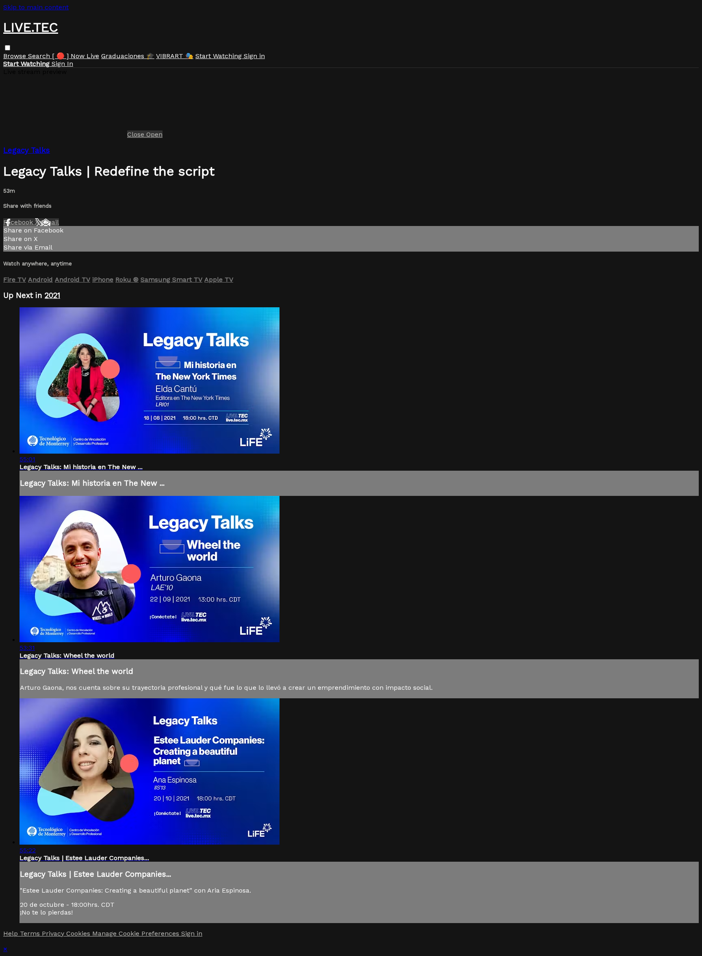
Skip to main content (36, 7)
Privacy (54, 933)
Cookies (79, 933)
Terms (31, 933)
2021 (52, 295)
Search (40, 56)
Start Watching (219, 56)
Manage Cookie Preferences (136, 933)
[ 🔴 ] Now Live (75, 56)
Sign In (62, 63)
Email (50, 222)
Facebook (19, 222)
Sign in (254, 56)
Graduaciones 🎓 (127, 56)
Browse (15, 56)
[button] (7, 47)
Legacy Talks (26, 150)
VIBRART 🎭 (174, 56)
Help (11, 933)
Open (154, 134)
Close (136, 134)
